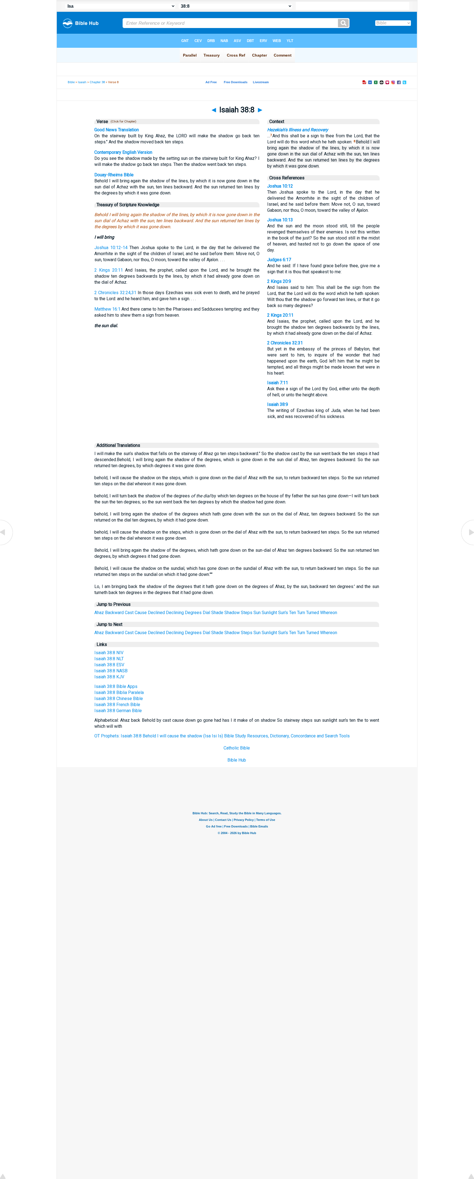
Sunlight (269, 612)
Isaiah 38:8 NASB (111, 670)
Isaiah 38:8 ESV (109, 664)
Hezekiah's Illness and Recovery (297, 129)
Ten (292, 612)
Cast (129, 612)
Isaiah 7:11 (277, 382)
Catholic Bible (237, 748)
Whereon (328, 612)
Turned (312, 612)
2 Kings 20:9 (279, 281)
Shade (217, 612)
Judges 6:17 (279, 259)
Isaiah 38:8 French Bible (117, 704)
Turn (301, 612)
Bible (71, 82)
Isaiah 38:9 (277, 404)
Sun (257, 612)
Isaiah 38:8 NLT (109, 658)
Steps (246, 612)
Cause (141, 612)
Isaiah (82, 82)
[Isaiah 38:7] (7, 544)
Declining (175, 612)
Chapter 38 (97, 82)
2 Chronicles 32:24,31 (115, 292)
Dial (206, 612)
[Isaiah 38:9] (467, 544)
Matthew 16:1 (107, 309)
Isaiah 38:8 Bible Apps (115, 686)
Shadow (232, 612)
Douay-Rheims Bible (114, 174)
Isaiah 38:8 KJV (109, 676)
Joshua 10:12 (280, 186)
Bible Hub (236, 760)
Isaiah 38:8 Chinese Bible (118, 698)
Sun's (283, 612)
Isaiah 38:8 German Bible (118, 710)
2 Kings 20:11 (108, 270)
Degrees (193, 612)
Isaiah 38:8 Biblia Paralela (119, 692)
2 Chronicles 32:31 (285, 342)
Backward (114, 612)
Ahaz (99, 612)
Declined (156, 612)
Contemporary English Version (123, 152)
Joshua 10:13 (280, 219)
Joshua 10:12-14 (111, 247)
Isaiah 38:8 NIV (108, 652)
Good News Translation (116, 129)
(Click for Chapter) (122, 121)
